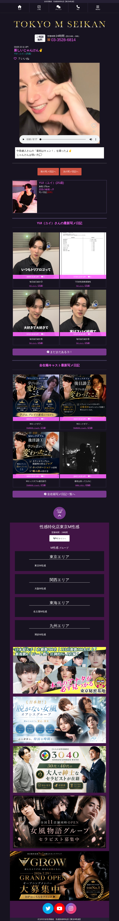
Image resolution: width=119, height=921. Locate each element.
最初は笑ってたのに (83, 481)
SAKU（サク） (82, 485)
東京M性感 (40, 565)
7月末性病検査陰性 (83, 282)
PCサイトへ (59, 538)
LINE (39, 9)
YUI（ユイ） (36, 286)
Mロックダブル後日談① (36, 481)
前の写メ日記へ (48, 171)
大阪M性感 (40, 588)
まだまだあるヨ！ (60, 352)
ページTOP (60, 511)
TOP (19, 9)
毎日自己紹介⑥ (36, 339)
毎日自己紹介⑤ (82, 339)
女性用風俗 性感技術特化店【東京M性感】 (59, 1)
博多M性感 (40, 634)
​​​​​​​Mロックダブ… (36, 424)
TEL (78, 9)
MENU (98, 9)
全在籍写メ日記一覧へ (60, 494)
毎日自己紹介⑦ (36, 282)
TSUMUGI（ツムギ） (36, 428)
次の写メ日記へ (70, 171)
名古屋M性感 (40, 611)
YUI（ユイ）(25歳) (22, 54)
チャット (58, 9)
